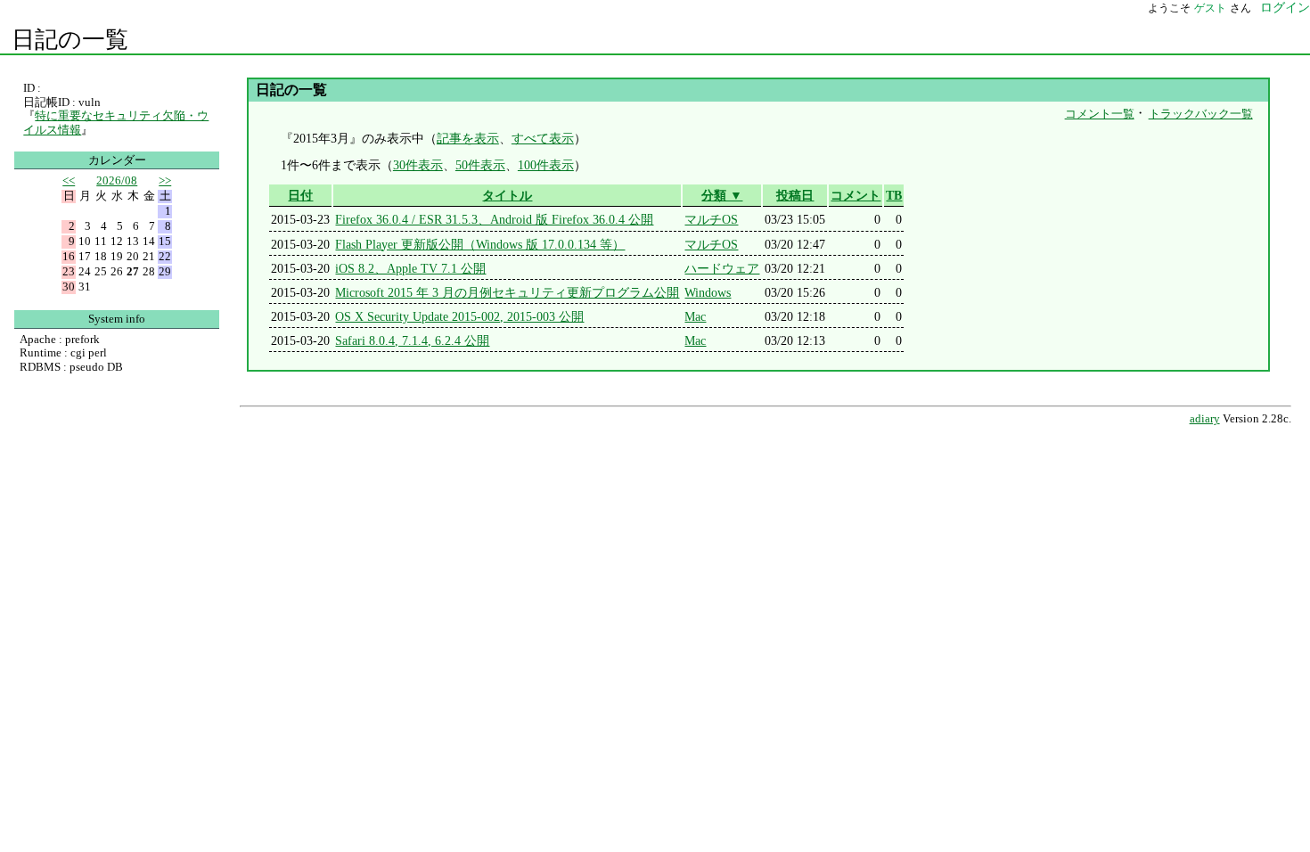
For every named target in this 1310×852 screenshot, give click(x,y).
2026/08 (116, 180)
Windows (707, 292)
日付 (300, 195)
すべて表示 (543, 138)
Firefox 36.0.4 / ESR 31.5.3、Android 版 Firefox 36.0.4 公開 (494, 219)
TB (894, 195)
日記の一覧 (70, 40)
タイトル (507, 195)
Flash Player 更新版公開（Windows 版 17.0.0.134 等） (480, 244)
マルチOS (711, 219)
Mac (695, 316)
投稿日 (795, 195)
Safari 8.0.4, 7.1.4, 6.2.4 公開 (412, 340)
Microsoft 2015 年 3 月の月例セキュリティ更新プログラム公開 (507, 292)
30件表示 (418, 165)
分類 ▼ (721, 195)
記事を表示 (468, 138)
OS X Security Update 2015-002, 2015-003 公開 (459, 316)
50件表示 (480, 165)
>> (165, 180)
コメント (855, 195)
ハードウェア (721, 268)
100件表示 (546, 165)
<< (68, 180)
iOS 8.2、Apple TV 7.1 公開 (410, 268)
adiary (1205, 419)
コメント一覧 (1099, 113)
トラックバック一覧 (1201, 113)
